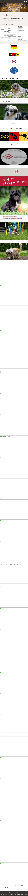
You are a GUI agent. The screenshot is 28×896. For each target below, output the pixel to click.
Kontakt (16, 892)
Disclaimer (24, 894)
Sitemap (11, 892)
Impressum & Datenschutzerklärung (10, 894)
